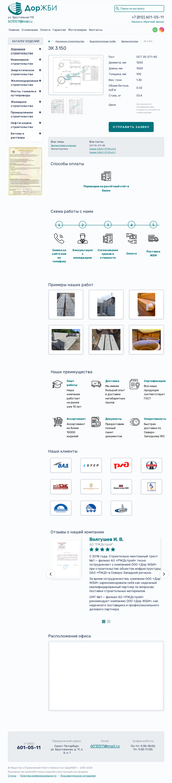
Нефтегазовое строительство (22, 125)
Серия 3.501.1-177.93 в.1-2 (102, 149)
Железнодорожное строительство (24, 82)
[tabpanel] (106, 578)
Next (164, 574)
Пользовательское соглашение (78, 775)
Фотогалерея (77, 29)
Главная (14, 29)
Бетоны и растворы (18, 135)
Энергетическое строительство (22, 72)
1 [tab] (103, 621)
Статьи (12, 775)
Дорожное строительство (22, 51)
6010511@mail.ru (20, 21)
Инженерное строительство (22, 61)
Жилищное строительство (22, 104)
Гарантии (59, 29)
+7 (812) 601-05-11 (148, 17)
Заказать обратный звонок (147, 21)
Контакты (95, 29)
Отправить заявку (131, 127)
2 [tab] (108, 621)
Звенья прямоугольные (63, 145)
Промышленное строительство (22, 114)
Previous (50, 574)
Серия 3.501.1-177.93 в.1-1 (102, 152)
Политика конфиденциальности (38, 775)
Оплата (45, 29)
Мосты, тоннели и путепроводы (23, 93)
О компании (30, 29)
